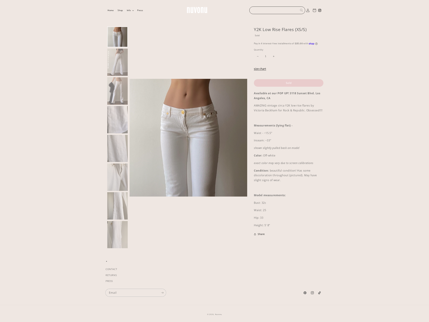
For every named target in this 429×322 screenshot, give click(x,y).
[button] (130, 10)
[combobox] (277, 10)
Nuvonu (218, 314)
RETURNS (111, 275)
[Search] (301, 10)
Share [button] (261, 234)
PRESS (109, 281)
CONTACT (111, 269)
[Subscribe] (162, 293)
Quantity (258, 49)
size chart (260, 69)
